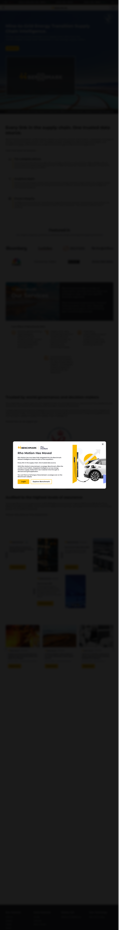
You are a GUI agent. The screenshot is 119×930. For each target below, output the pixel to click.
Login (23, 481)
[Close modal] (102, 444)
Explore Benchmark (41, 481)
